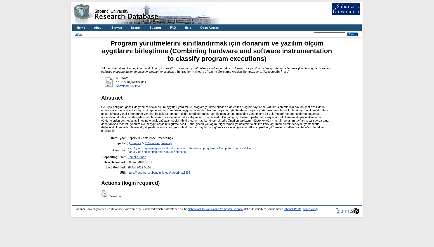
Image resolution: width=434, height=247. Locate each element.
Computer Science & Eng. (236, 148)
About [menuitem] (98, 27)
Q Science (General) (158, 143)
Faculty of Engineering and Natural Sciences (156, 148)
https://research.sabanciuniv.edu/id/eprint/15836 (158, 172)
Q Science (134, 143)
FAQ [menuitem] (173, 27)
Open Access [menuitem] (209, 27)
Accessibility (310, 209)
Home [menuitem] (81, 27)
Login (78, 34)
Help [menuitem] (188, 27)
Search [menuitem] (136, 27)
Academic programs (202, 148)
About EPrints (292, 209)
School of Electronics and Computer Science (215, 209)
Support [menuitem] (155, 27)
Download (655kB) (128, 86)
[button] (103, 193)
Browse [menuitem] (116, 27)
